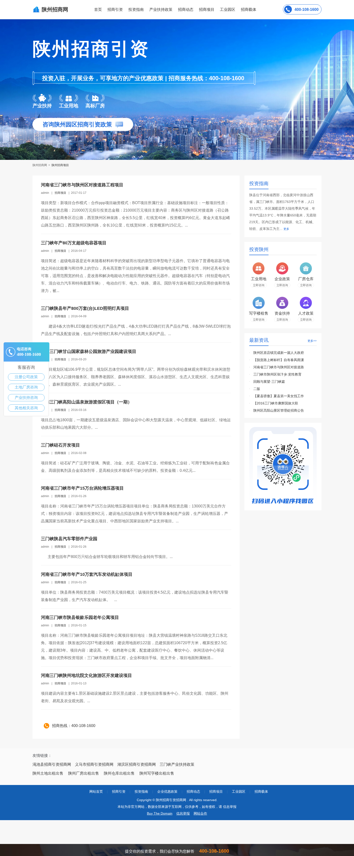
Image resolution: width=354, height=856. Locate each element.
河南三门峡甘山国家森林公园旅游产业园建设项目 (88, 351)
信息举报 (183, 813)
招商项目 (206, 9)
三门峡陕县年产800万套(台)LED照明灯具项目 (85, 308)
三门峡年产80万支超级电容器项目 (73, 242)
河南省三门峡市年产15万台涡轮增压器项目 (82, 488)
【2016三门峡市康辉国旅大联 (275, 403)
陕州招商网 (40, 165)
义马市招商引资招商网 (94, 764)
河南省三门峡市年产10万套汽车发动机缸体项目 (86, 574)
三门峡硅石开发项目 (60, 445)
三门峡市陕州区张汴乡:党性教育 (277, 374)
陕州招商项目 (60, 165)
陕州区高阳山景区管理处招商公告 (278, 410)
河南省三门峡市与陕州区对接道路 (278, 367)
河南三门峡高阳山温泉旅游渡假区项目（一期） (86, 402)
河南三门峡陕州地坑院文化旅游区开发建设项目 (86, 675)
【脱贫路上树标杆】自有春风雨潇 (278, 360)
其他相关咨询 (26, 408)
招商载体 (261, 791)
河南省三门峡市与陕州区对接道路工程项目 (82, 184)
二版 (256, 389)
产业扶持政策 (160, 9)
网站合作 (200, 813)
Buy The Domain (159, 813)
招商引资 (115, 9)
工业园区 (227, 9)
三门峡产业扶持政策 (177, 764)
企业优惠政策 (167, 791)
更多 (286, 229)
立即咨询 (258, 285)
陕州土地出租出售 (48, 773)
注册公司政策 (26, 377)
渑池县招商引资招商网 (52, 764)
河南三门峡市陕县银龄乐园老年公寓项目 (80, 617)
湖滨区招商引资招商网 (136, 764)
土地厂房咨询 (26, 387)
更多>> (312, 341)
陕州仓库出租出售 (119, 773)
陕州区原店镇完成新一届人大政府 (278, 353)
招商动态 (185, 9)
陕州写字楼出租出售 (156, 773)
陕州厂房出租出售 (83, 773)
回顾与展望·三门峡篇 (269, 381)
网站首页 (96, 791)
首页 (98, 9)
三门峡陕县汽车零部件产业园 (69, 538)
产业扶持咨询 (26, 398)
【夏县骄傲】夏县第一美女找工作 (278, 396)
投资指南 (136, 9)
